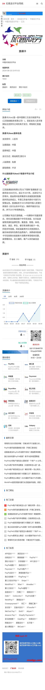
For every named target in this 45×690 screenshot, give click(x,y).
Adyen (29, 611)
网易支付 (8, 623)
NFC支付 (33, 561)
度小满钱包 (9, 627)
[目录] (37, 3)
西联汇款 (32, 603)
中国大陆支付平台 (11, 22)
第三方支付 (9, 588)
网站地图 (21, 668)
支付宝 (7, 607)
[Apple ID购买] (22, 647)
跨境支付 (20, 600)
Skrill (20, 611)
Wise (19, 584)
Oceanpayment (11, 603)
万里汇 (19, 592)
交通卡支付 (18, 607)
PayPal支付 (9, 573)
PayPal (32, 557)
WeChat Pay (10, 611)
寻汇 (23, 603)
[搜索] (42, 3)
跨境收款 (20, 557)
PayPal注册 (29, 596)
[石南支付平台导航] (3, 3)
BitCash (21, 627)
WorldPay (8, 600)
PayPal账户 (21, 569)
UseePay (21, 619)
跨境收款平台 (24, 573)
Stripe (24, 580)
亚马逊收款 (9, 619)
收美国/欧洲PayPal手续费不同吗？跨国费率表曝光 (23, 452)
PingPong (22, 577)
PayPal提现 (22, 588)
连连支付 (8, 592)
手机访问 (29, 101)
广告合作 (13, 668)
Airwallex (29, 584)
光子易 (29, 623)
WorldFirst (9, 584)
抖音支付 (32, 619)
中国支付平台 (35, 19)
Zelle (7, 596)
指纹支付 (22, 565)
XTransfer (30, 607)
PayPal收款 (9, 565)
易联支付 (19, 623)
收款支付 (30, 592)
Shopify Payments (26, 615)
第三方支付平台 (11, 580)
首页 (12, 19)
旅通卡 (4, 87)
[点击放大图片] (22, 37)
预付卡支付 (23, 87)
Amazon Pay (10, 615)
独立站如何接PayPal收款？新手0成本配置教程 (21, 456)
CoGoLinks (17, 596)
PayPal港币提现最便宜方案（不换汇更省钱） (21, 448)
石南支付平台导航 (14, 3)
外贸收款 (21, 561)
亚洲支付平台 (22, 19)
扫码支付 (8, 557)
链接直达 (13, 101)
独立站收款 (9, 577)
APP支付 (8, 554)
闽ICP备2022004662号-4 (12, 672)
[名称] (22, 352)
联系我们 (5, 668)
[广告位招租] (22, 13)
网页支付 (13, 87)
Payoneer (8, 569)
